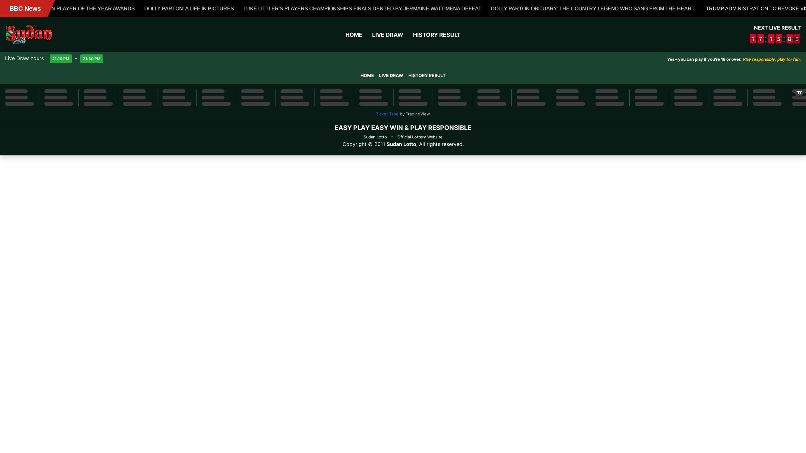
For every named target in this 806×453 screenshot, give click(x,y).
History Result (437, 34)
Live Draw (387, 34)
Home (353, 34)
